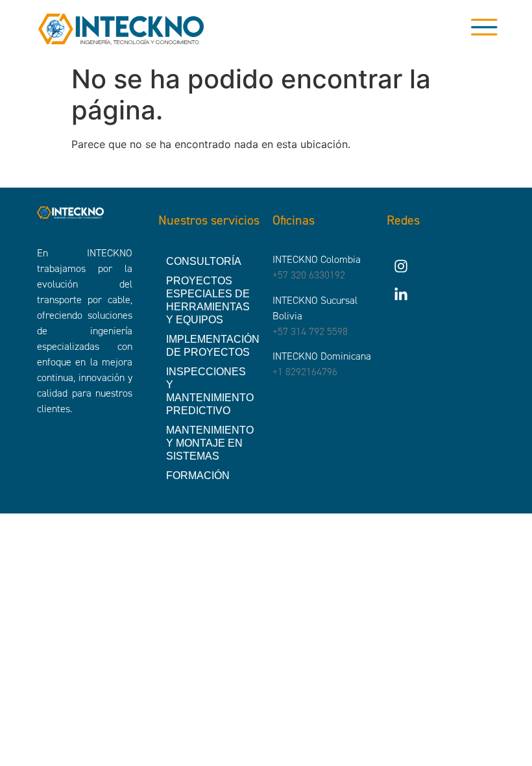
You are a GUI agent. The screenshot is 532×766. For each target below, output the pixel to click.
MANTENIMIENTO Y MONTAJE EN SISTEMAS (210, 443)
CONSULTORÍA (203, 261)
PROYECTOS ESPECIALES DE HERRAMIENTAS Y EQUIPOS (208, 300)
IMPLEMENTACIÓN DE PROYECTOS (213, 346)
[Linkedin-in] (401, 294)
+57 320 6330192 (308, 275)
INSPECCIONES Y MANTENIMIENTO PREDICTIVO (210, 391)
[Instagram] (401, 266)
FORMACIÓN (198, 475)
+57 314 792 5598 (310, 331)
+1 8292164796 (304, 371)
